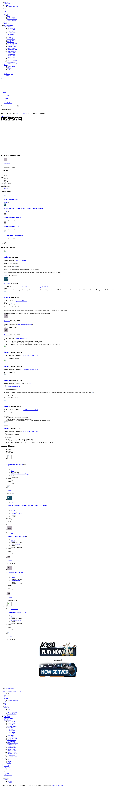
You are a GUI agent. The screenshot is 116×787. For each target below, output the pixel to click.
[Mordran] (6, 280)
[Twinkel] (6, 254)
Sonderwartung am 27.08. (13, 217)
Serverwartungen (15, 544)
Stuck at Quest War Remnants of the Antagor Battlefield (23, 208)
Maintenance (14, 609)
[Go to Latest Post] (8, 487)
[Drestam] (6, 348)
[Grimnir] (6, 317)
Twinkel (6, 202)
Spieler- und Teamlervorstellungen (20, 474)
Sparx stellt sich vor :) (11, 199)
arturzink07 (7, 188)
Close (61, 785)
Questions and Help (16, 513)
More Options (8, 103)
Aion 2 (30, 383)
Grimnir (7, 164)
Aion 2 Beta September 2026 (12, 386)
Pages (5, 100)
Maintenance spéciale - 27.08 (14, 235)
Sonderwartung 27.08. (12, 226)
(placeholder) (11, 769)
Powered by (11, 691)
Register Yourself (5, 116)
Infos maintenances (16, 620)
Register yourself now (22, 113)
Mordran (6, 211)
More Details (55, 785)
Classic (13, 502)
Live (12, 533)
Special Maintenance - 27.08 (30, 369)
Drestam (6, 238)
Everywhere (4, 92)
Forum (6, 98)
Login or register (8, 74)
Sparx (12, 471)
